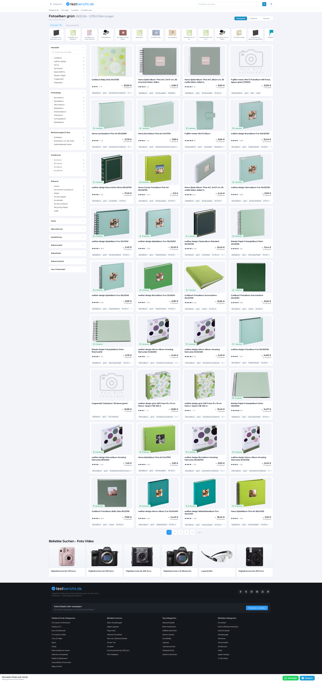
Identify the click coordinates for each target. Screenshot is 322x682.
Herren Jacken (168, 634)
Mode (54, 646)
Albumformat (57, 229)
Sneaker (110, 646)
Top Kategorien (169, 618)
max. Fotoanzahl (58, 269)
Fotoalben (74, 10)
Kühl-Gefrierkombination (228, 627)
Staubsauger (223, 634)
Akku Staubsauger (114, 622)
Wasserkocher (168, 650)
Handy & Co (56, 627)
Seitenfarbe (56, 253)
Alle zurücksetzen (72, 25)
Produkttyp (56, 93)
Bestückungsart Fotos (60, 132)
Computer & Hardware (61, 622)
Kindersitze (222, 646)
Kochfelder (166, 638)
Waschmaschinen (169, 654)
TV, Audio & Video (59, 634)
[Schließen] (318, 678)
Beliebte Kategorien (227, 618)
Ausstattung (56, 237)
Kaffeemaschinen (169, 630)
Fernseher (222, 622)
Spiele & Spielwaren (60, 658)
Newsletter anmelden (257, 608)
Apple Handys (223, 654)
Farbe (53, 221)
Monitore (221, 638)
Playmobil (111, 630)
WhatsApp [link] (292, 678)
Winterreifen (223, 642)
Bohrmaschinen (169, 627)
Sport (54, 642)
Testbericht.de (54, 10)
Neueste (266, 18)
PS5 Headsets (112, 654)
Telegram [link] (309, 678)
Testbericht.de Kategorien (63, 618)
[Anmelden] (271, 4)
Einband (54, 181)
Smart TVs (111, 642)
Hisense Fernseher (114, 634)
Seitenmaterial (57, 261)
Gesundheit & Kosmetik (61, 662)
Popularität (240, 18)
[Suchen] (264, 4)
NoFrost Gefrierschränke (117, 638)
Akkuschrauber (168, 622)
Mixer (220, 650)
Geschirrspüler (224, 630)
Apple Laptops (113, 627)
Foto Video (65, 10)
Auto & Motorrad (58, 630)
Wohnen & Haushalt (60, 654)
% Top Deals (223, 658)
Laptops (165, 642)
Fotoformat (56, 155)
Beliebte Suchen (114, 618)
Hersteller (55, 47)
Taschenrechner (168, 646)
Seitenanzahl (56, 245)
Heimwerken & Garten (61, 650)
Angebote (253, 18)
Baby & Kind (57, 666)
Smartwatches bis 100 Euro (118, 650)
